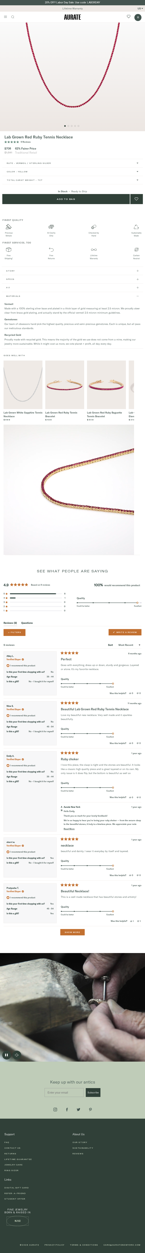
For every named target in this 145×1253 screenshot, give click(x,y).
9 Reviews (26, 142)
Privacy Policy (55, 1245)
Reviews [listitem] (77, 1154)
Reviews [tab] (10, 623)
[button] (34, 594)
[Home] (72, 17)
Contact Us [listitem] (12, 1148)
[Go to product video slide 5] (68, 126)
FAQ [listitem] (6, 1142)
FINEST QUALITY (12, 220)
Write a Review (127, 633)
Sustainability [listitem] (82, 1148)
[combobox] (72, 163)
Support (9, 1134)
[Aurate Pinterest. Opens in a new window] (90, 1109)
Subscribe (93, 1092)
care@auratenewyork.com (122, 1245)
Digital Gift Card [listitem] (16, 1188)
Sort (111, 645)
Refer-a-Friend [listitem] (15, 1193)
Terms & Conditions (84, 1245)
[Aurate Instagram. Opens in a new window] (55, 1110)
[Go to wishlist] (128, 17)
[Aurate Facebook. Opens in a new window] (67, 1109)
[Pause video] (6, 1055)
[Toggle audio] (16, 1055)
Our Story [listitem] (79, 1142)
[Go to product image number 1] (65, 126)
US (139, 8)
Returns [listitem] (10, 1154)
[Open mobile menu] (5, 17)
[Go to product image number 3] (75, 126)
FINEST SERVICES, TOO (16, 242)
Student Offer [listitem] (14, 1199)
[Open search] (14, 17)
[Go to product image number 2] (71, 126)
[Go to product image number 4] (78, 126)
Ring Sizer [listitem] (11, 1170)
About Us (78, 1134)
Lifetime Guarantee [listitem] (18, 1159)
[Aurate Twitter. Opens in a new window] (78, 1109)
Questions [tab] (27, 623)
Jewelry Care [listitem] (13, 1165)
